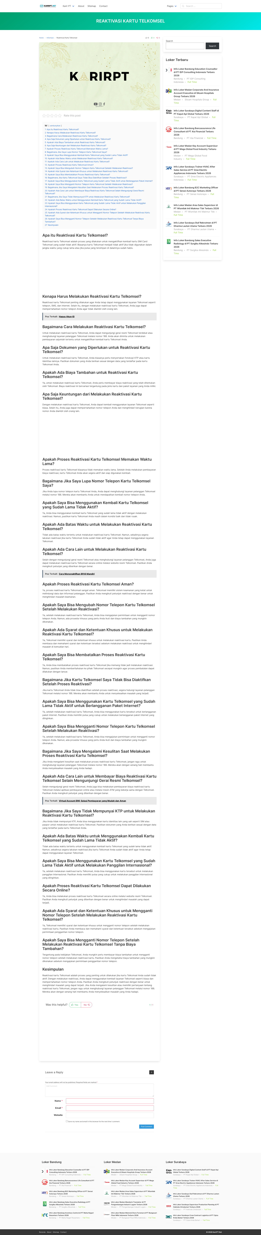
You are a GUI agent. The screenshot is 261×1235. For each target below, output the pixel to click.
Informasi (50, 38)
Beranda (42, 1232)
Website (58, 1115)
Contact (63, 1232)
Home (41, 38)
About (49, 1232)
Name (59, 1100)
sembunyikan (55, 126)
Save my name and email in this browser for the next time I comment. (94, 1121)
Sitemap (56, 1232)
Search (169, 41)
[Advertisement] (99, 271)
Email (59, 1108)
